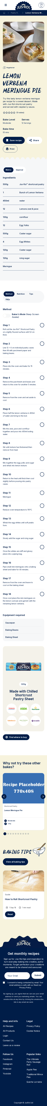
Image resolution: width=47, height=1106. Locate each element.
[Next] (42, 796)
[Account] (41, 5)
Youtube (7, 1073)
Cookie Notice (33, 1031)
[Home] (4, 13)
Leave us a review (11, 1045)
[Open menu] (6, 5)
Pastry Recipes (15, 13)
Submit (37, 975)
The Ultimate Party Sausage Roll (33, 1062)
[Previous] (4, 796)
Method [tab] (9, 294)
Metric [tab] (8, 170)
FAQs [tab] (8, 299)
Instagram (7, 1064)
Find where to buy (18, 737)
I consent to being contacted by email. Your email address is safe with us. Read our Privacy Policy (25, 985)
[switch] (6, 316)
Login (5, 1035)
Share (36, 140)
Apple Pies (32, 1069)
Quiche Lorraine (34, 1082)
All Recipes (8, 1026)
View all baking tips (15, 862)
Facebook (7, 1059)
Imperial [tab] (19, 170)
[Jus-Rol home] (23, 5)
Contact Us (8, 1040)
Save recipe (16, 140)
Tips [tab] (31, 294)
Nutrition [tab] (21, 294)
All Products (9, 1031)
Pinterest (7, 1069)
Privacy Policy (33, 1026)
